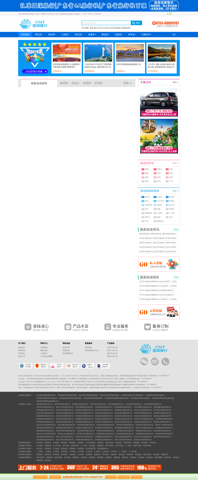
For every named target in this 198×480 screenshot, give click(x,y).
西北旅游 (48, 460)
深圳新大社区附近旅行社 (86, 434)
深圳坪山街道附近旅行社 (143, 410)
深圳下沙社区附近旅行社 (65, 437)
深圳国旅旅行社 (102, 448)
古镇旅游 (72, 454)
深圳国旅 (117, 28)
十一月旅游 (123, 451)
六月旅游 (80, 451)
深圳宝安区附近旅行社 (98, 404)
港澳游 (91, 34)
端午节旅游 (109, 446)
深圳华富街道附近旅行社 (86, 431)
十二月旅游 (132, 451)
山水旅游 (80, 454)
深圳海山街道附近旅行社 (123, 419)
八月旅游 (97, 451)
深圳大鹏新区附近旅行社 (84, 407)
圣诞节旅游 (147, 446)
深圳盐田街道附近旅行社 (104, 419)
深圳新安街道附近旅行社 (104, 416)
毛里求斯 (148, 205)
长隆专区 (146, 34)
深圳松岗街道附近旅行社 (45, 419)
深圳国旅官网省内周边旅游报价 (163, 398)
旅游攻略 (88, 347)
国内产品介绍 (112, 353)
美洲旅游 (80, 443)
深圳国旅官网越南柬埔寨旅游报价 (117, 398)
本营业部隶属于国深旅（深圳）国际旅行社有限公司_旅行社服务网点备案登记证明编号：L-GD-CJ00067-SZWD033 (59, 14)
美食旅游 (130, 454)
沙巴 (146, 209)
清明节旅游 (75, 446)
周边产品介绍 (112, 356)
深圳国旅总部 (125, 28)
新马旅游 (67, 457)
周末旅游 (156, 454)
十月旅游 (113, 451)
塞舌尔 (147, 217)
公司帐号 (43, 353)
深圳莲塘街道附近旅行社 (86, 425)
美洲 (159, 177)
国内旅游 (144, 443)
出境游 (65, 34)
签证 (174, 35)
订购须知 (43, 347)
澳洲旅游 (72, 443)
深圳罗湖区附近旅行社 (62, 404)
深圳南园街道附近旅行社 (164, 428)
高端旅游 (164, 454)
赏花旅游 (138, 454)
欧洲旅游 (64, 443)
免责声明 (66, 347)
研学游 (131, 34)
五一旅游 (84, 446)
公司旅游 (56, 448)
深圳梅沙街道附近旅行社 (84, 419)
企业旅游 (56, 443)
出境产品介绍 (112, 347)
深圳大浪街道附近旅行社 (65, 410)
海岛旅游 (118, 443)
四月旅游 (64, 451)
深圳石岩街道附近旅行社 (143, 416)
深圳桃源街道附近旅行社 (45, 422)
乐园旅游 (89, 454)
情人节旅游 (57, 446)
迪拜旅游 (176, 457)
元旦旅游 (39, 446)
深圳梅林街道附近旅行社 (45, 431)
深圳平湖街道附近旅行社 (143, 413)
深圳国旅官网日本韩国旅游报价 (70, 398)
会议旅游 (39, 448)
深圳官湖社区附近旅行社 (162, 437)
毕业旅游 (92, 446)
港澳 (91, 28)
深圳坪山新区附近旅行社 (65, 407)
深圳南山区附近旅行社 (80, 404)
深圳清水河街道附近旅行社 (46, 425)
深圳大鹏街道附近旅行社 (143, 407)
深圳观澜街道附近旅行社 (162, 407)
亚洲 (159, 173)
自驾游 (98, 83)
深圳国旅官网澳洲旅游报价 (88, 395)
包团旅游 (48, 448)
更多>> (127, 83)
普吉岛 (106, 28)
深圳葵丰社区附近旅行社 (143, 440)
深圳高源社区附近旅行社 (45, 440)
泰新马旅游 (109, 443)
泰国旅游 (49, 457)
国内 (159, 181)
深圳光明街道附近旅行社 (65, 413)
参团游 (64, 83)
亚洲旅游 (100, 443)
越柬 (146, 173)
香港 (95, 28)
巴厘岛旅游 (127, 443)
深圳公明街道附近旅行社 (45, 413)
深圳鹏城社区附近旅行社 (104, 437)
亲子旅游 (105, 454)
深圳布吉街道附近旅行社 (65, 416)
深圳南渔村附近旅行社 (144, 431)
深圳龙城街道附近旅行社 (123, 413)
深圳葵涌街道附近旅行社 (104, 407)
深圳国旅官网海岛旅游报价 (155, 395)
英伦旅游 (149, 457)
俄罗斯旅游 (159, 457)
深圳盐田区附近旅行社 (134, 404)
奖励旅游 (72, 448)
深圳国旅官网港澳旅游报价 (93, 398)
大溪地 (159, 213)
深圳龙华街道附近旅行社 (84, 410)
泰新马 (159, 169)
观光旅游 (122, 454)
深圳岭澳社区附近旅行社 (164, 434)
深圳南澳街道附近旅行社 (123, 407)
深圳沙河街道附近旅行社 (123, 422)
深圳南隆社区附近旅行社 (144, 434)
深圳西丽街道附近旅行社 (164, 419)
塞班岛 (147, 197)
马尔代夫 (100, 28)
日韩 (171, 169)
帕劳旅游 (167, 457)
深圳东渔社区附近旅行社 (162, 431)
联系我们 (21, 353)
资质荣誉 (21, 350)
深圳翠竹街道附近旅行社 (125, 425)
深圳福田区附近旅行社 (44, 404)
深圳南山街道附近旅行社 (143, 422)
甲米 (146, 221)
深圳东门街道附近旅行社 (164, 425)
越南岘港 (148, 213)
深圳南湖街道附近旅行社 (65, 428)
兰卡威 (171, 213)
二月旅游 (48, 451)
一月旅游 (39, 451)
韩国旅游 (75, 457)
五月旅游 (72, 451)
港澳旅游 (136, 443)
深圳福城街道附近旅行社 (45, 410)
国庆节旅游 (137, 446)
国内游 (51, 34)
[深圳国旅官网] (46, 29)
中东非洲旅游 (90, 443)
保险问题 (66, 350)
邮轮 (146, 181)
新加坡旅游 (58, 457)
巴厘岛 (159, 197)
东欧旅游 (133, 457)
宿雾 (159, 209)
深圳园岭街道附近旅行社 (104, 428)
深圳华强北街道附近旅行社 (65, 431)
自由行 (75, 83)
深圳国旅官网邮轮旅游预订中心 (47, 401)
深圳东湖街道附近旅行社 (105, 425)
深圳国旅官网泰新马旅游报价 (46, 398)
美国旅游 (39, 460)
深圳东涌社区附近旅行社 (125, 434)
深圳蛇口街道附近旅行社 (104, 422)
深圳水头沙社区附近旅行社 (46, 434)
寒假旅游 (48, 446)
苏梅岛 (171, 201)
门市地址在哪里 (46, 356)
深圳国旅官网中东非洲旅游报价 (132, 395)
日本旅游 (84, 457)
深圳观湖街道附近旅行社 (123, 410)
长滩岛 (171, 197)
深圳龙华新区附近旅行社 (45, 407)
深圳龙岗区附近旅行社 (116, 404)
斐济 (146, 201)
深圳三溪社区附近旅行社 (65, 440)
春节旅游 (66, 446)
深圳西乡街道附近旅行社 (123, 416)
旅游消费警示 (68, 353)
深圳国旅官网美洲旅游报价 (67, 395)
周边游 (38, 34)
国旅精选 (48, 443)
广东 (171, 181)
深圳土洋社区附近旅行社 (123, 440)
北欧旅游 (141, 457)
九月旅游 (105, 451)
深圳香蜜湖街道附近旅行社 (124, 428)
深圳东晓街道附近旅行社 (66, 425)
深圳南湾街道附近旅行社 (162, 413)
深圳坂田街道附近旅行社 (84, 416)
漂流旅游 (39, 454)
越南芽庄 (160, 221)
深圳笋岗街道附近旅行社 (144, 425)
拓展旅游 (80, 448)
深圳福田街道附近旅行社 (105, 431)
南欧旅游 (125, 457)
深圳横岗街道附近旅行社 (45, 416)
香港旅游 (100, 457)
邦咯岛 (171, 209)
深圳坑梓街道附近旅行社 (162, 410)
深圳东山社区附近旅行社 (66, 434)
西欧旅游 (117, 457)
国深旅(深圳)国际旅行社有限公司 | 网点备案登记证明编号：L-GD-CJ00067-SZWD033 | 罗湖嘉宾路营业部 (55, 376)
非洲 (171, 177)
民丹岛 (171, 205)
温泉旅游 (48, 454)
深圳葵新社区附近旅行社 (104, 440)
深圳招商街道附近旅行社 (84, 422)
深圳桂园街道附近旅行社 (45, 428)
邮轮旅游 (39, 443)
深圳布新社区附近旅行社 (45, 437)
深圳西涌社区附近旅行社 (105, 434)
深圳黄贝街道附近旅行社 (84, 428)
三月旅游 (56, 451)
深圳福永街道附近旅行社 (162, 416)
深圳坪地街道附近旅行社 (84, 413)
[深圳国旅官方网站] (99, 10)
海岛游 (78, 34)
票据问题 (43, 350)
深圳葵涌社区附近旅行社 (84, 440)
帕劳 (159, 217)
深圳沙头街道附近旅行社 (144, 428)
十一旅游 (128, 446)
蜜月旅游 (64, 454)
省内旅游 (153, 443)
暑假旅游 (100, 446)
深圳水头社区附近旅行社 (84, 437)
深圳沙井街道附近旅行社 (65, 419)
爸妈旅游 (97, 454)
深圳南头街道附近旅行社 (162, 422)
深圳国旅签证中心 (92, 350)
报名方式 (21, 356)
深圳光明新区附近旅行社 (153, 404)
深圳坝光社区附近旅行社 (143, 437)
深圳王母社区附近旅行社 (123, 437)
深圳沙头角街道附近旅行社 (143, 419)
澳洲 (146, 177)
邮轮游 (105, 34)
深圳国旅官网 (90, 448)
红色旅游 (113, 454)
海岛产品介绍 (112, 350)
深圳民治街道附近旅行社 (104, 410)
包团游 (118, 34)
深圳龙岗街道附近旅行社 (104, 413)
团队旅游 (64, 448)
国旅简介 (21, 347)
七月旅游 (89, 451)
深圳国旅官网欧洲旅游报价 (46, 395)
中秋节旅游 (119, 446)
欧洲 (111, 28)
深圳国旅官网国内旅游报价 (140, 398)
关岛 (171, 217)
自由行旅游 (147, 454)
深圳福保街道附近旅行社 (125, 431)
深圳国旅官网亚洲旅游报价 (109, 395)
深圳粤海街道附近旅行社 (65, 422)
